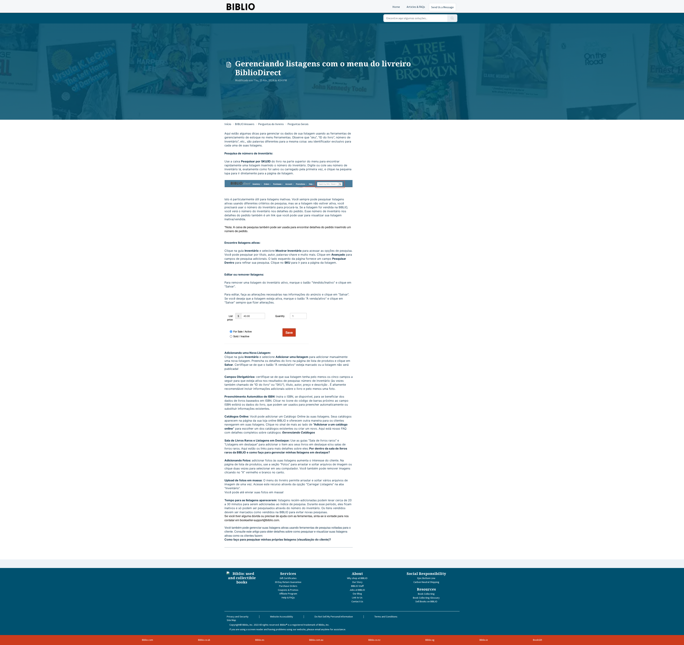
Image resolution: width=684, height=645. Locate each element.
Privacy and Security (237, 616)
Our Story (357, 582)
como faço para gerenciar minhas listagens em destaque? (289, 452)
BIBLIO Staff (357, 586)
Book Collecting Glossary (426, 597)
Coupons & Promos (288, 589)
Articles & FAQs (416, 7)
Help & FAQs (288, 597)
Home (396, 7)
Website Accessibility (281, 616)
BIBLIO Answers (244, 124)
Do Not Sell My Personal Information (334, 616)
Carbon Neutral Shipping (426, 582)
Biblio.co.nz (374, 639)
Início (227, 124)
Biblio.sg (429, 639)
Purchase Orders (288, 586)
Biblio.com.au (316, 639)
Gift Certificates (288, 578)
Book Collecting (426, 593)
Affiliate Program (288, 593)
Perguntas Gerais (298, 124)
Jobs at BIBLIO (357, 589)
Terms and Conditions (385, 616)
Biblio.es (259, 639)
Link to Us (357, 597)
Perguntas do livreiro (271, 124)
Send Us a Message (442, 7)
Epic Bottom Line (426, 578)
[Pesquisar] (452, 18)
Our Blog (357, 593)
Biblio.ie (484, 639)
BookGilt (537, 639)
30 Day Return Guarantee (288, 582)
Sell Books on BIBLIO (426, 601)
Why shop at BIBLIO (357, 578)
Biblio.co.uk (204, 639)
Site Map (231, 620)
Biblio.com (147, 639)
